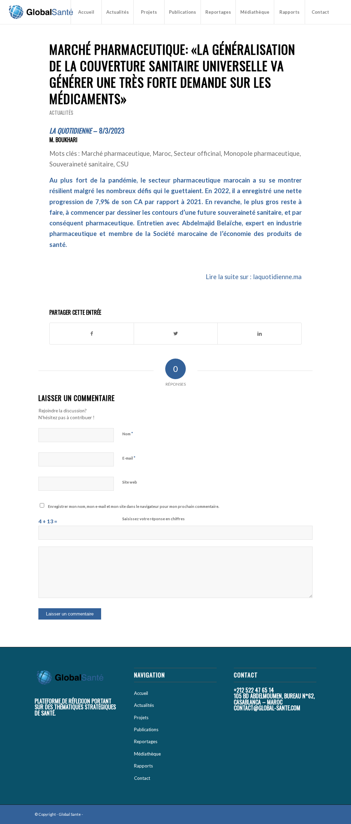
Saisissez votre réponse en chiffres (153, 518)
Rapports (143, 766)
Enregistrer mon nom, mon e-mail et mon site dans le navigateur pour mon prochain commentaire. (133, 506)
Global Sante (70, 814)
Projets (141, 717)
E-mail (128, 458)
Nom (127, 433)
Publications (146, 729)
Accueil (141, 693)
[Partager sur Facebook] (92, 333)
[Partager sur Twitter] (176, 333)
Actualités (61, 112)
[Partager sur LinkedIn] (259, 333)
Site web (129, 482)
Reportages (145, 741)
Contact (142, 778)
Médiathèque (147, 754)
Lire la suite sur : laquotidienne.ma (254, 276)
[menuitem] (86, 12)
